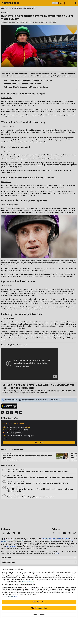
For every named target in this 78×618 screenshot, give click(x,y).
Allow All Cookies (39, 602)
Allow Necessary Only (39, 608)
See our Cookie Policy (28, 581)
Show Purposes (39, 614)
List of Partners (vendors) (9, 596)
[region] (39, 592)
